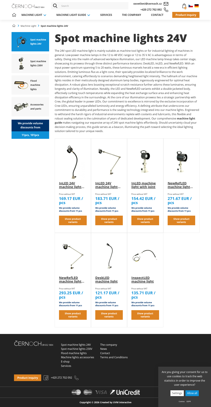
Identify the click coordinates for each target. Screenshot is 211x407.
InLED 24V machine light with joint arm (107, 187)
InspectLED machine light (142, 279)
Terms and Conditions (114, 357)
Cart (182, 6)
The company (131, 15)
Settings (177, 393)
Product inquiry (186, 15)
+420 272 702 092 (151, 9)
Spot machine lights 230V (76, 349)
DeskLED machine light (106, 279)
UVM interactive (122, 402)
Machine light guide (71, 15)
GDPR (188, 401)
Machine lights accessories (77, 357)
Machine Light (32, 15)
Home (14, 15)
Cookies (182, 401)
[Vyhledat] (55, 5)
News (103, 349)
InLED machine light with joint (143, 185)
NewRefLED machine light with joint (179, 187)
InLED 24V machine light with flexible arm (70, 188)
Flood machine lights (74, 353)
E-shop (65, 361)
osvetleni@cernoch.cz (147, 3)
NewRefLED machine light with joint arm (70, 281)
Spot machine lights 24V (76, 345)
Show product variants (73, 220)
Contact (157, 15)
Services (106, 15)
